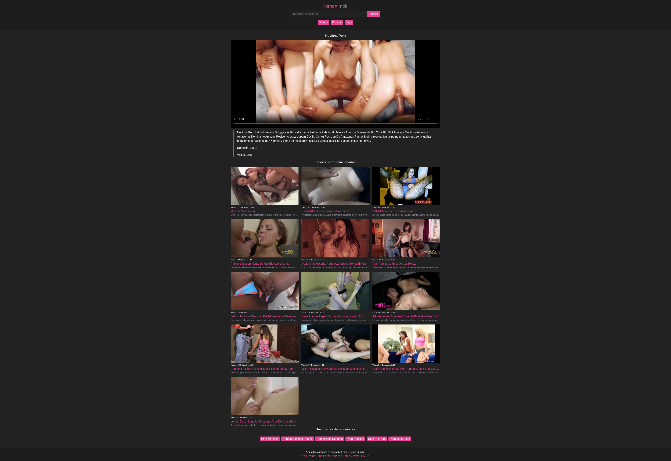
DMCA (365, 456)
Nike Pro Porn (377, 438)
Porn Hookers (355, 438)
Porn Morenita (270, 438)
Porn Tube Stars (400, 438)
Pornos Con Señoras (330, 438)
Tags (349, 22)
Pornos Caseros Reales (297, 438)
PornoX (335, 6)
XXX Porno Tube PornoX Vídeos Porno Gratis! (330, 456)
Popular (337, 22)
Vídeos (323, 22)
